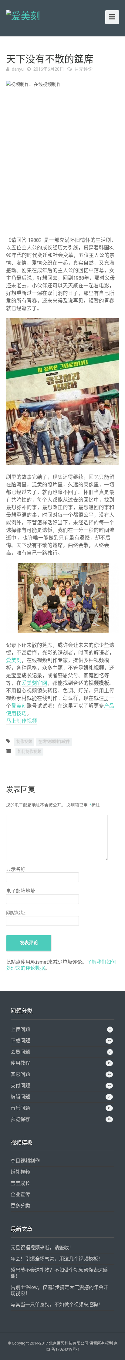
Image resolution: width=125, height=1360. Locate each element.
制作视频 (24, 741)
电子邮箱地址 (20, 891)
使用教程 (20, 1063)
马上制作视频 (21, 721)
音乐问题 (20, 1108)
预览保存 (20, 1119)
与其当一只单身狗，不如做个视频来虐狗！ (57, 1305)
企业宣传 (20, 1194)
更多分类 (20, 1206)
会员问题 (20, 1052)
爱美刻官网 (34, 683)
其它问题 (20, 1074)
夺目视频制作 (25, 1161)
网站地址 (15, 913)
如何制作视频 (29, 751)
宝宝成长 (20, 1183)
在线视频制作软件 (54, 741)
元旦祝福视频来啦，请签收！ (42, 1247)
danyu (18, 69)
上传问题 (20, 1029)
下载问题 (20, 1041)
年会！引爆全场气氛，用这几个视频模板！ (57, 1259)
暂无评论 (83, 69)
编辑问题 (20, 1097)
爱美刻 (14, 660)
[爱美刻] (23, 15)
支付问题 (20, 1085)
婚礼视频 (20, 1172)
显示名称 (15, 869)
